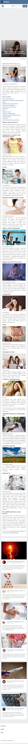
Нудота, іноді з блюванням (8, 105)
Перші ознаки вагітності (7, 98)
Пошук (25, 6)
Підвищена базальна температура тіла (11, 115)
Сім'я (14, 55)
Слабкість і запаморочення (8, 113)
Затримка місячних (6, 116)
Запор (3, 110)
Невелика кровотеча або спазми (10, 103)
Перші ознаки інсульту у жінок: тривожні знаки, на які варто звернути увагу (16, 590)
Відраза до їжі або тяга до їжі (9, 107)
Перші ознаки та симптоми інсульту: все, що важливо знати (16, 708)
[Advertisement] (14, 23)
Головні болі (5, 108)
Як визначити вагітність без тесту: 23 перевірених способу (16, 681)
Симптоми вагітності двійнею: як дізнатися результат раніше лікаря (16, 650)
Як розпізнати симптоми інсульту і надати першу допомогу (16, 561)
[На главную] (6, 2)
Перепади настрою (6, 111)
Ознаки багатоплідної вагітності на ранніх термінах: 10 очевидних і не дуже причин (16, 621)
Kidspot (12, 91)
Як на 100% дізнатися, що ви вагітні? (10, 120)
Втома (3, 102)
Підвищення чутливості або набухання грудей (13, 100)
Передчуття (5, 118)
